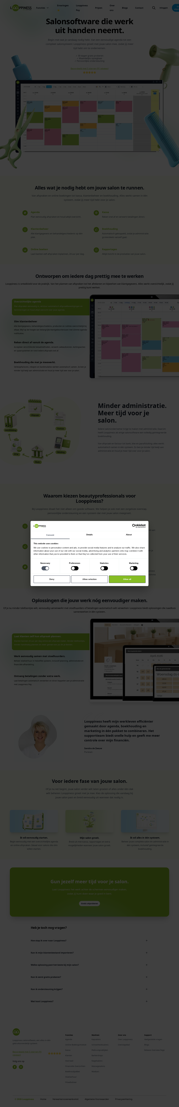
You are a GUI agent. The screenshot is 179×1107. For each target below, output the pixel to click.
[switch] (74, 568)
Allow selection (89, 579)
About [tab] (129, 534)
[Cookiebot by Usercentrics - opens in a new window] (134, 526)
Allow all (127, 579)
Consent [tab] (50, 535)
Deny (51, 579)
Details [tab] (89, 534)
